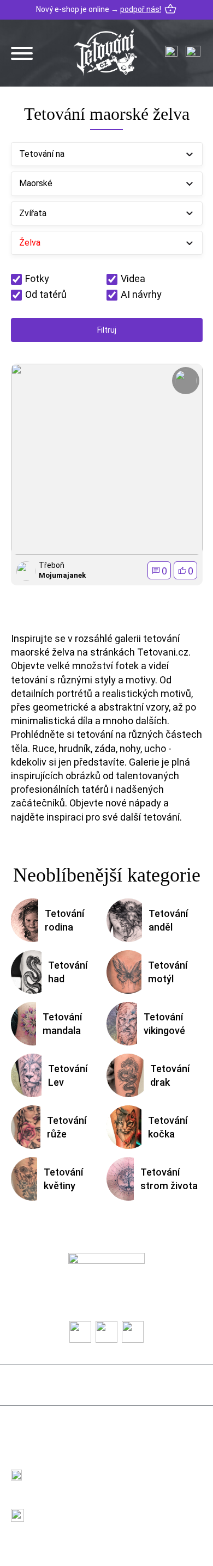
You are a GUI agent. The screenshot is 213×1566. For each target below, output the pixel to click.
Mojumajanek (62, 575)
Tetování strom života (169, 1178)
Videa (133, 278)
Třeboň (51, 565)
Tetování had (67, 971)
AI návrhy (141, 294)
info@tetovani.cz (70, 1508)
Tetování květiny (63, 1178)
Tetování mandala (62, 1023)
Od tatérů (46, 294)
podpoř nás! (140, 9)
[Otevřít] (22, 53)
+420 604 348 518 (67, 1469)
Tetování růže (66, 1127)
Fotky (37, 278)
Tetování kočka (167, 1127)
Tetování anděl (168, 920)
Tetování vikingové (164, 1023)
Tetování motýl (167, 971)
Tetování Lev (67, 1075)
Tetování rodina (64, 920)
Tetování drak (170, 1075)
